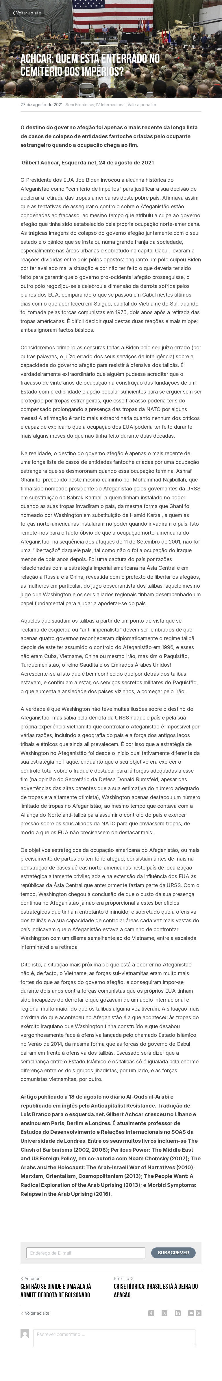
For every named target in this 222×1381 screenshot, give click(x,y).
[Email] (191, 1313)
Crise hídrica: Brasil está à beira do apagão (156, 1291)
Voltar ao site (28, 12)
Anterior (32, 1278)
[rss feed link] (198, 1313)
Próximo (121, 1278)
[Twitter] (164, 1313)
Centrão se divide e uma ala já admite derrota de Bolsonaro (56, 1291)
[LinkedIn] (178, 1313)
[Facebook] (151, 1313)
